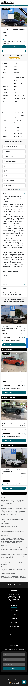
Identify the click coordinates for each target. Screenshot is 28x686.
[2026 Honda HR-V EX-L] (14, 410)
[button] (23, 2)
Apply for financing (14, 622)
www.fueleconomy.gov (13, 514)
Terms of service (14, 635)
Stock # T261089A (6, 421)
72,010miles (23, 330)
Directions (14, 639)
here (24, 569)
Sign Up (14, 668)
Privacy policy (14, 630)
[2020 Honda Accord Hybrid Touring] (14, 314)
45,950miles (23, 378)
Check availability (9, 344)
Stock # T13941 (5, 469)
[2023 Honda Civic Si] (14, 362)
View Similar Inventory (14, 51)
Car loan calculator (14, 626)
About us (14, 614)
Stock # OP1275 (5, 374)
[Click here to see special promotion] (14, 5)
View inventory (14, 610)
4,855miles (23, 473)
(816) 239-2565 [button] (15, 600)
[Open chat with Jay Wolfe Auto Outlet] (24, 682)
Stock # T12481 (5, 326)
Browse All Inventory (14, 46)
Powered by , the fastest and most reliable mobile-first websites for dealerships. (14, 679)
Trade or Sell (14, 618)
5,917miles (23, 426)
